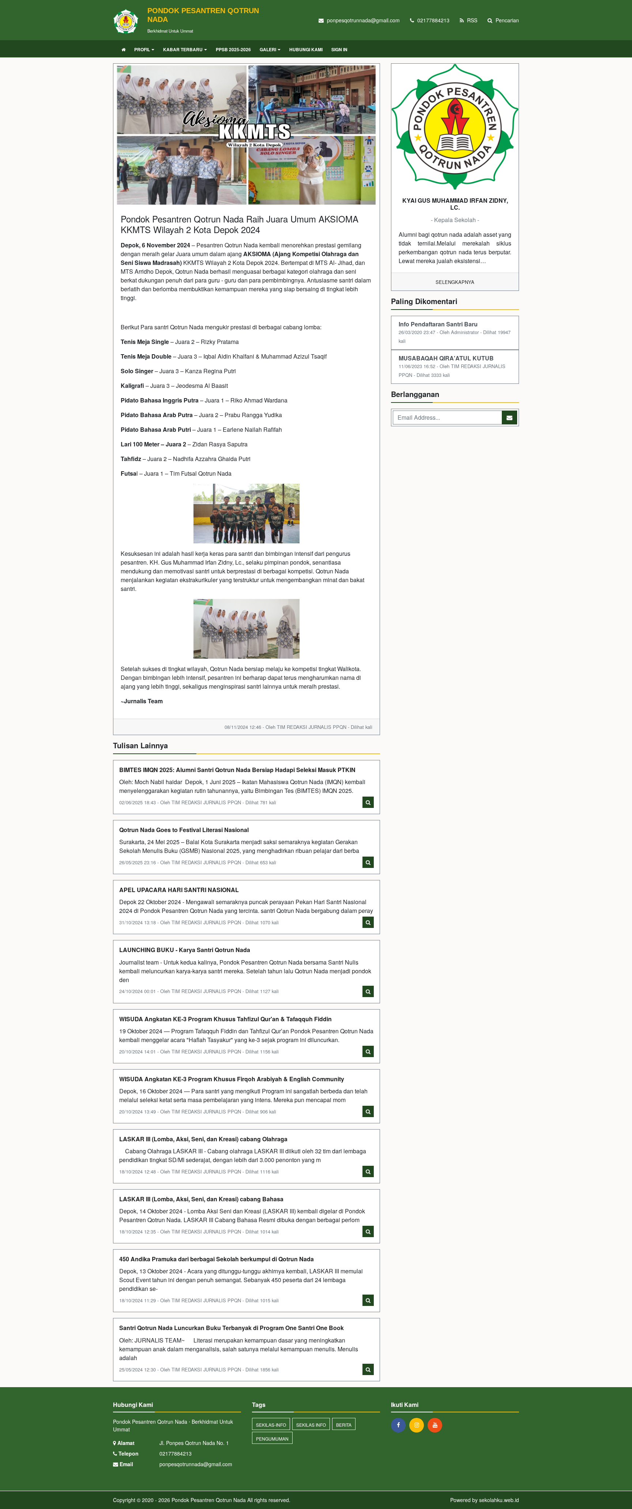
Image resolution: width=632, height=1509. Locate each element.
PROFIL (142, 49)
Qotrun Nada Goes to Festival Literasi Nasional (184, 829)
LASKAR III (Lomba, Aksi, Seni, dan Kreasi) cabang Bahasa (201, 1199)
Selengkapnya (455, 281)
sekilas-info (271, 1425)
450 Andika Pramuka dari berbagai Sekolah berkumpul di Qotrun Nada (216, 1259)
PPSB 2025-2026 (233, 49)
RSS (471, 20)
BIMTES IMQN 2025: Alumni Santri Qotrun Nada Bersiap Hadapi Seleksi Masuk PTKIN (237, 769)
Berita (343, 1425)
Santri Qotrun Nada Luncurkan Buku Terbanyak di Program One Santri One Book (231, 1327)
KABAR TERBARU (183, 49)
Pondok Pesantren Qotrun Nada (208, 1500)
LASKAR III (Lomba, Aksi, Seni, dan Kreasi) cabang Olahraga (203, 1139)
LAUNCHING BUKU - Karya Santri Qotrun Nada (184, 950)
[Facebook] (400, 1425)
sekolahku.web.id (499, 1500)
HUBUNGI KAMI (306, 49)
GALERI (268, 49)
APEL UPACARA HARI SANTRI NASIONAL (179, 889)
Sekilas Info (311, 1425)
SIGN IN (339, 49)
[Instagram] (418, 1425)
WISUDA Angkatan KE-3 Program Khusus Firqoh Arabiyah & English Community (231, 1079)
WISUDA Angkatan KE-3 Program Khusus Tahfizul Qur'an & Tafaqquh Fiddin (225, 1019)
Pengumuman (272, 1438)
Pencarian (506, 20)
